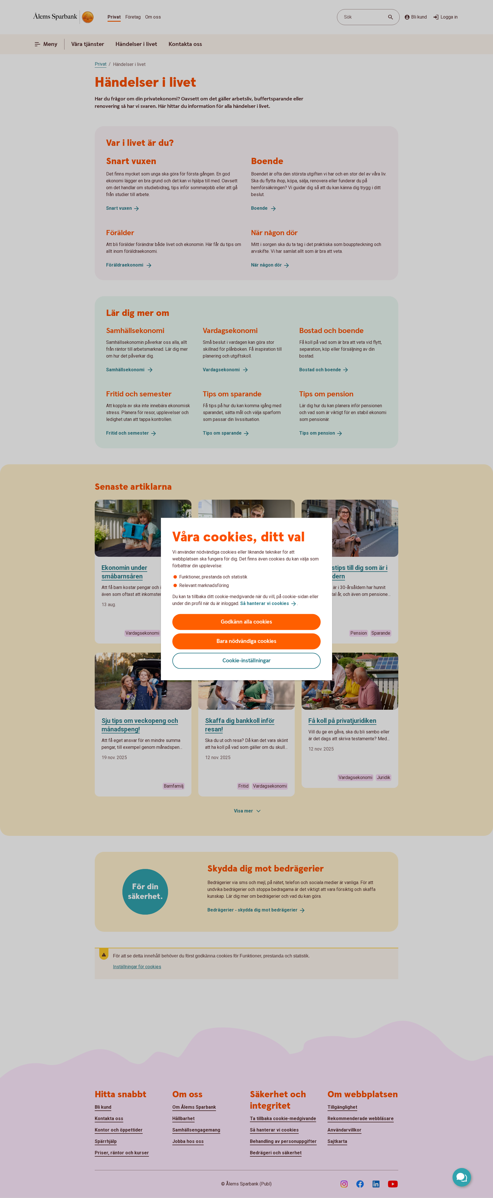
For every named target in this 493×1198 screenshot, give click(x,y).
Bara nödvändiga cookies (246, 641)
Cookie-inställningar (247, 660)
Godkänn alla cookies (246, 621)
